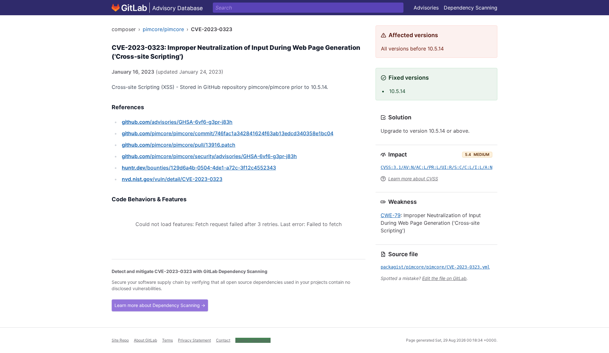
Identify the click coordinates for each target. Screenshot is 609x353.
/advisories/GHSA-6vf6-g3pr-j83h (177, 122)
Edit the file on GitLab (444, 278)
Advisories (426, 7)
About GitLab (145, 340)
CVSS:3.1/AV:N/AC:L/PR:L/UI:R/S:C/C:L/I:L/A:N (436, 167)
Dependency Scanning (470, 7)
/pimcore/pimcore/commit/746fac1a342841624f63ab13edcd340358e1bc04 (227, 133)
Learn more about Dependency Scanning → (160, 305)
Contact (223, 340)
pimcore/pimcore (163, 29)
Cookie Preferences (253, 340)
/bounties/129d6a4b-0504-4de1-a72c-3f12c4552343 (199, 167)
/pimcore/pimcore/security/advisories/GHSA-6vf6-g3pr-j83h (209, 156)
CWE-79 (391, 215)
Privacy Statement (194, 340)
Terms (167, 340)
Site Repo (120, 340)
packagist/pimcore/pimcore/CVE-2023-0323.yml (435, 267)
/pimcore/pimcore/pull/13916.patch (178, 145)
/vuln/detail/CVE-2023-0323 (172, 179)
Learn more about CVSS (413, 178)
